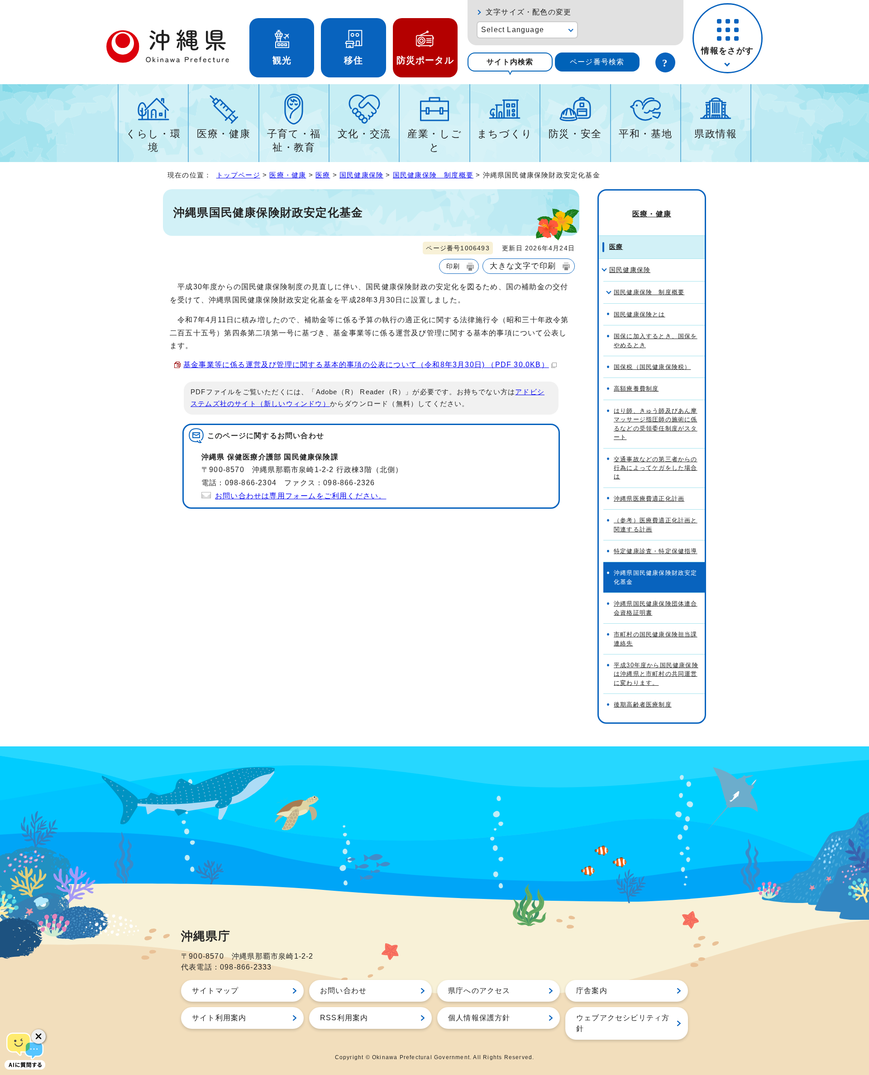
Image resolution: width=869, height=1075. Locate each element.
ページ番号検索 (597, 62)
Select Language (512, 29)
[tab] (510, 62)
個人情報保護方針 (479, 1018)
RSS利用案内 (344, 1018)
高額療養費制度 (636, 388)
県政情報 (715, 133)
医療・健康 (223, 133)
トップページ (238, 175)
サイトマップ (215, 990)
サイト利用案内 (219, 1018)
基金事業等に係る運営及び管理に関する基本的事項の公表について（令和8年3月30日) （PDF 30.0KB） (366, 364)
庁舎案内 (591, 990)
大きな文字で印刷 (523, 265)
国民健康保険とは (639, 314)
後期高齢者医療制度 (643, 704)
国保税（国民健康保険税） (652, 366)
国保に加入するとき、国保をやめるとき (655, 340)
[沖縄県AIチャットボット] (25, 1050)
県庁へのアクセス (479, 990)
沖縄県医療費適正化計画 (649, 498)
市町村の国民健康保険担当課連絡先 (655, 638)
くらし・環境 (153, 140)
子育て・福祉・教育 (294, 140)
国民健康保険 (361, 175)
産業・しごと (434, 140)
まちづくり (505, 133)
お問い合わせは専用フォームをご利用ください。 (300, 496)
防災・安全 (575, 133)
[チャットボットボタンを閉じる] (38, 1036)
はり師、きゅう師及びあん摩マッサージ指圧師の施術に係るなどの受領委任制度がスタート (655, 423)
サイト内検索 (510, 62)
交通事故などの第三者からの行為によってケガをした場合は (655, 468)
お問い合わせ (343, 990)
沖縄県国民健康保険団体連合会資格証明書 (655, 608)
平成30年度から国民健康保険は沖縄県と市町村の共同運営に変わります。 (656, 674)
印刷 (453, 266)
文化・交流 (364, 133)
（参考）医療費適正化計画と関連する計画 (655, 524)
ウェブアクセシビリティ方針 (622, 1023)
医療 (322, 175)
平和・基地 (645, 133)
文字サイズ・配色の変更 (528, 12)
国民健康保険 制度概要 (433, 175)
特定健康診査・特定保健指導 (655, 551)
